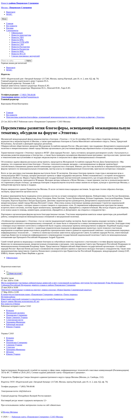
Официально (17, 33)
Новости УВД (17, 37)
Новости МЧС (17, 40)
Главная (9, 23)
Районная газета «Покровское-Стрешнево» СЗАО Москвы (37, 417)
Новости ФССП (18, 54)
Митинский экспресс (15, 313)
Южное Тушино (13, 327)
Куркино (10, 310)
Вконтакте (10, 12)
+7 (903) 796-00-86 (18, 96)
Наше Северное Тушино (17, 317)
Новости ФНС (17, 51)
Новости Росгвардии (20, 47)
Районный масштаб (14, 324)
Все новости (11, 26)
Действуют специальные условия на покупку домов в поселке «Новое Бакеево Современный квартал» (46, 290)
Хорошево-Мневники (15, 322)
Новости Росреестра (20, 49)
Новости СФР (17, 44)
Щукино (10, 352)
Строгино (10, 347)
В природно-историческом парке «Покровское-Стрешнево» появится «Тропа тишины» (39, 294)
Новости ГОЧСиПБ (20, 42)
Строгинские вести (14, 320)
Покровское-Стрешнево (16, 315)
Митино (9, 340)
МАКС (9, 14)
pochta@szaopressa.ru (29, 97)
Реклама (9, 28)
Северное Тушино (14, 345)
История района (8, 297)
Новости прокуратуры (21, 35)
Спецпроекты (12, 30)
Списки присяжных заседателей (25, 56)
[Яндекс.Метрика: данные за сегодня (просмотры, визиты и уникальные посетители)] (9, 412)
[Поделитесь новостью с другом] (14, 273)
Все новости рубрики (10, 304)
